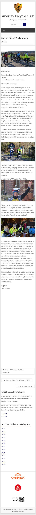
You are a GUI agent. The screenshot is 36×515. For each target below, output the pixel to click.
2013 (3, 434)
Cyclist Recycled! (25, 386)
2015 (3, 440)
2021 (3, 458)
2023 (3, 464)
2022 (3, 461)
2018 (3, 449)
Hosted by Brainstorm (18, 511)
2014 (3, 437)
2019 (3, 452)
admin (6, 370)
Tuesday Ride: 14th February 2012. (17, 380)
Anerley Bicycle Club (18, 16)
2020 (3, 455)
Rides (10, 373)
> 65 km (4, 414)
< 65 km (4, 416)
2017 (3, 446)
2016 (3, 443)
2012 (6, 373)
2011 (3, 428)
